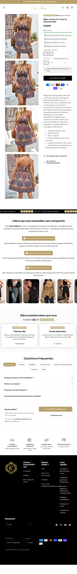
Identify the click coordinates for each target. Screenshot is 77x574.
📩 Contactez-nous (55, 415)
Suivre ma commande (46, 474)
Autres (44, 369)
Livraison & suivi (45, 364)
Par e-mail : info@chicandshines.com (51, 485)
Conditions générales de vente (64, 471)
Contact (45, 480)
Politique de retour (64, 505)
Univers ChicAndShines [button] (28, 464)
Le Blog (26, 475)
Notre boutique (9, 364)
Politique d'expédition (64, 498)
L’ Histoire (26, 471)
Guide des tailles (60, 58)
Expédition (32, 364)
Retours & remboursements (63, 364)
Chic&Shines (13, 549)
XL (66, 63)
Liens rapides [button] (63, 463)
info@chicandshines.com (56, 409)
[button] (4, 7)
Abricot (48, 54)
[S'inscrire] (30, 524)
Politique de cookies (64, 511)
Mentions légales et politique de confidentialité (65, 489)
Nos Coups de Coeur (28, 481)
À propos (21, 364)
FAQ (43, 469)
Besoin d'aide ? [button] (45, 463)
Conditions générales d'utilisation (64, 479)
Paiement (34, 369)
